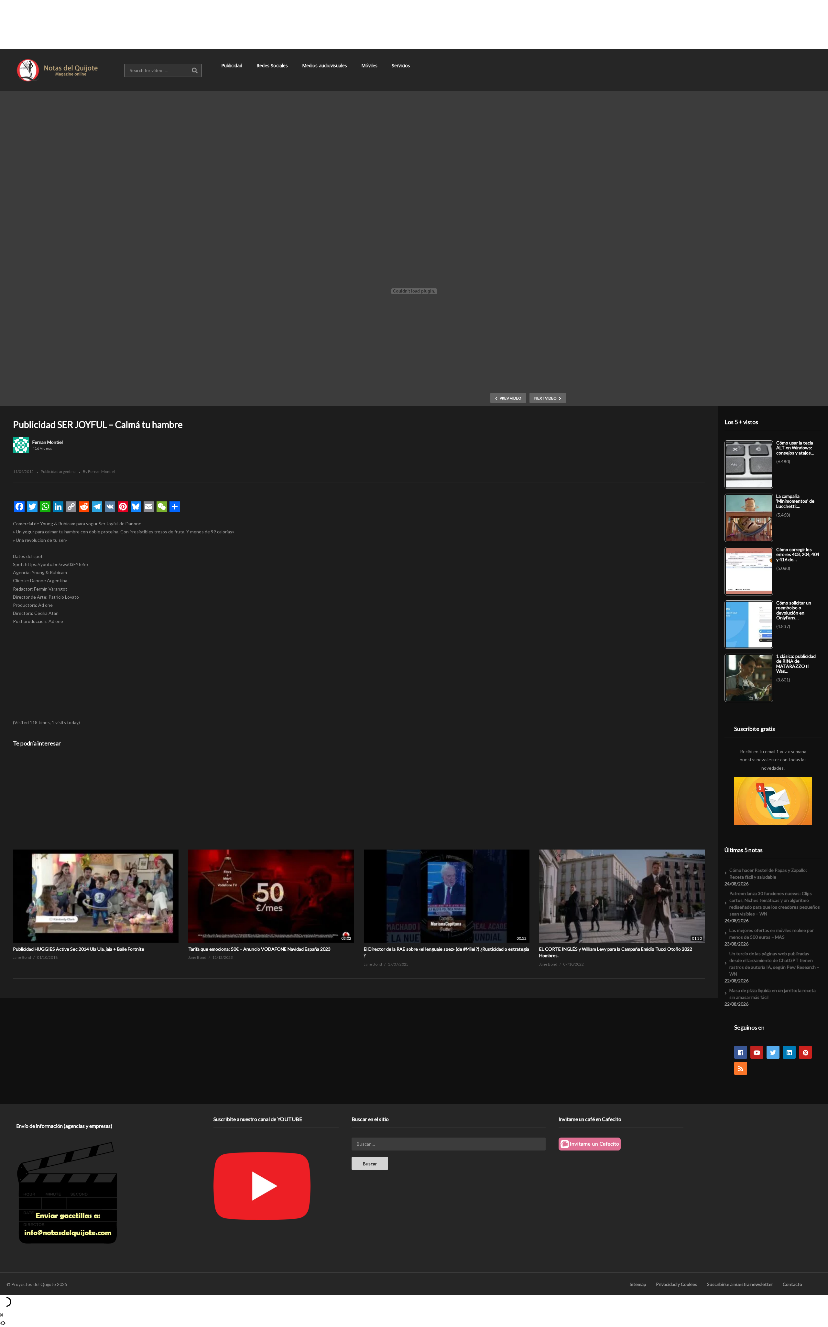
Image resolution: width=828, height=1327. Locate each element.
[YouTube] (756, 1052)
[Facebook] (740, 1052)
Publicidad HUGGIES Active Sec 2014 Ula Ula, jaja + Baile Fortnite (78, 949)
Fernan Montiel (47, 442)
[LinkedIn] (789, 1052)
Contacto (792, 1284)
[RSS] (740, 1068)
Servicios (401, 65)
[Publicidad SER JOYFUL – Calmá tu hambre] (96, 849)
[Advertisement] (414, 24)
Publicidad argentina (58, 471)
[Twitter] (773, 1052)
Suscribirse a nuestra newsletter (740, 1284)
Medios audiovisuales (325, 65)
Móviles (370, 65)
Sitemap (638, 1284)
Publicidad (232, 65)
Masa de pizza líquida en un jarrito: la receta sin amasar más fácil (772, 994)
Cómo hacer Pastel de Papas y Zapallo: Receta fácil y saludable (768, 873)
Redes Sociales (272, 65)
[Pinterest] (805, 1052)
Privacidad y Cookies (676, 1284)
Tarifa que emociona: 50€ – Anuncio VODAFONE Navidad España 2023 (259, 949)
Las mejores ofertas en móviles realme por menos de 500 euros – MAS (771, 933)
